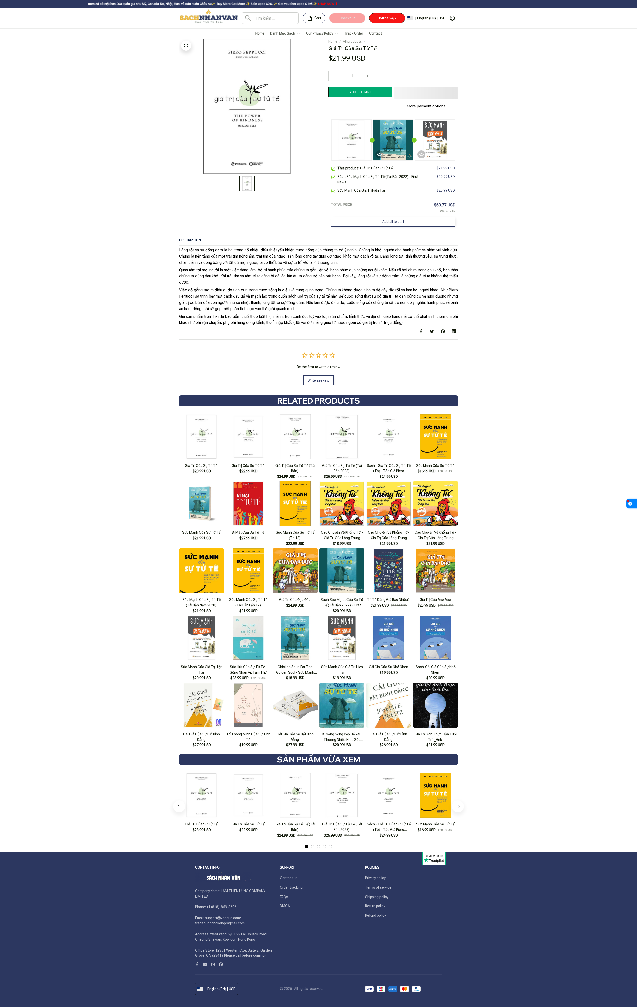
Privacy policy (375, 878)
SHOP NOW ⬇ (281, 4)
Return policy (375, 906)
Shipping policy (376, 897)
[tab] (306, 834)
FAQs (284, 897)
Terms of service (378, 887)
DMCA (285, 906)
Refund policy (375, 915)
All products (352, 41)
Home (332, 41)
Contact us (289, 878)
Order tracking (291, 887)
